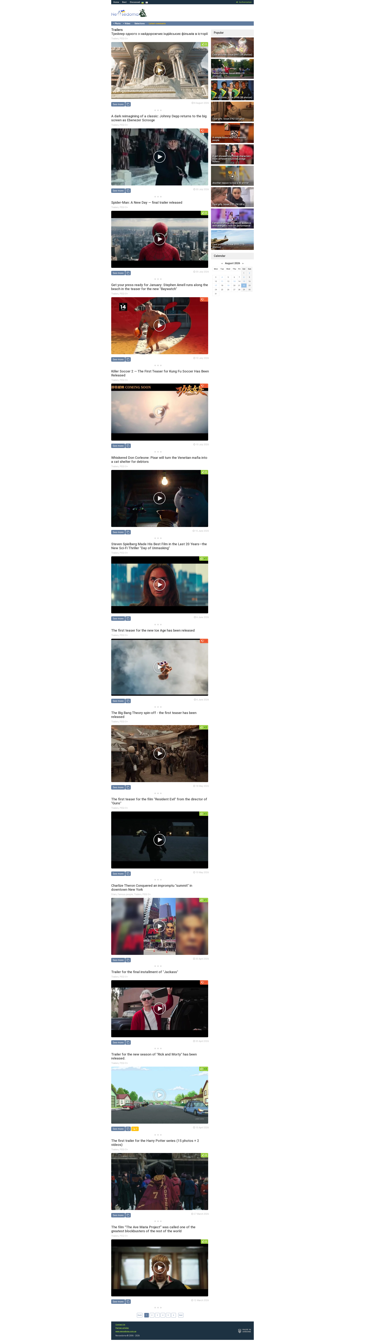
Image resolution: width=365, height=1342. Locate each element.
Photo (118, 23)
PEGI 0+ (124, 38)
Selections (139, 23)
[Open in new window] (128, 104)
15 (244, 281)
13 (234, 281)
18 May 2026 (202, 786)
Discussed (135, 2)
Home (116, 2)
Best (124, 2)
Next (180, 1315)
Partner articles (122, 1328)
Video (127, 23)
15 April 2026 (202, 1127)
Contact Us (120, 1325)
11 (222, 281)
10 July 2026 (202, 358)
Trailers (115, 38)
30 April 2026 (202, 958)
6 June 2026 (202, 617)
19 (228, 286)
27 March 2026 (201, 1214)
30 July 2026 (202, 189)
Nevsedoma (134, 16)
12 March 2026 (201, 1300)
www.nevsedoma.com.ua (125, 1331)
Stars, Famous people (122, 894)
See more (118, 104)
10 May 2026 (202, 872)
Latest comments (157, 23)
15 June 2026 (202, 531)
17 (216, 286)
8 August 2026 (201, 103)
